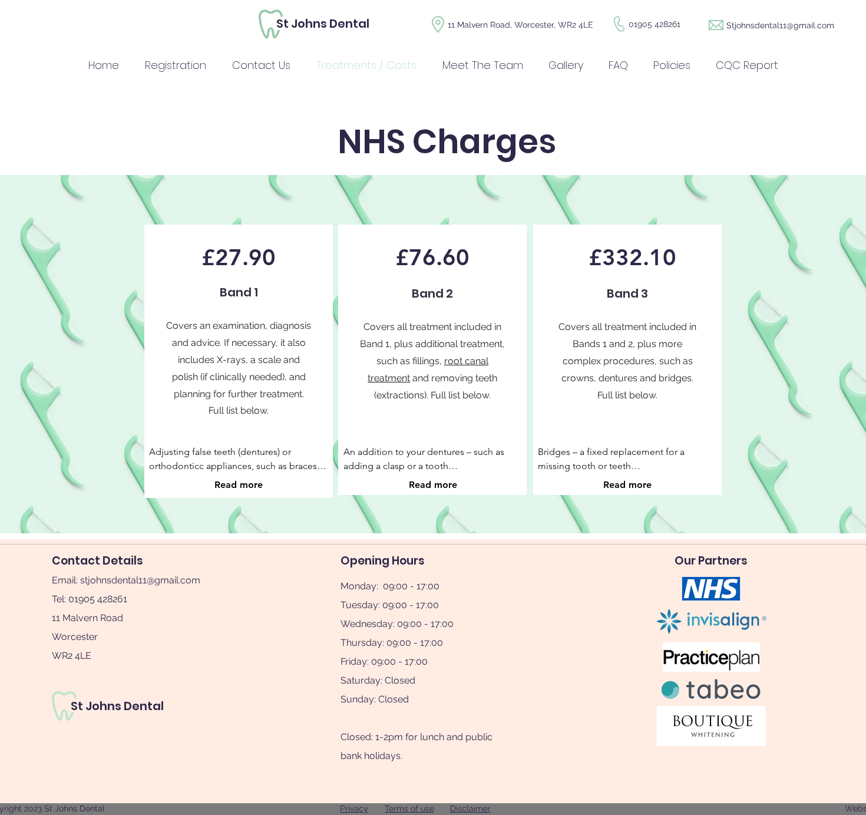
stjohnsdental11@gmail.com (140, 580)
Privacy (354, 808)
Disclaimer (470, 808)
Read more (238, 484)
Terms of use (409, 808)
